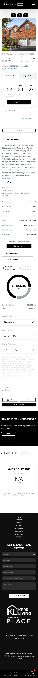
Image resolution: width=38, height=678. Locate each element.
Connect (19, 537)
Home (19, 517)
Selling (19, 526)
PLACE (29, 653)
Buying (19, 523)
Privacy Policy (7, 675)
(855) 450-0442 (19, 638)
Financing (19, 528)
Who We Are (19, 534)
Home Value (19, 531)
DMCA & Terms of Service (20, 675)
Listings (19, 520)
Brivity (17, 673)
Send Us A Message (19, 596)
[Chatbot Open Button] (32, 672)
